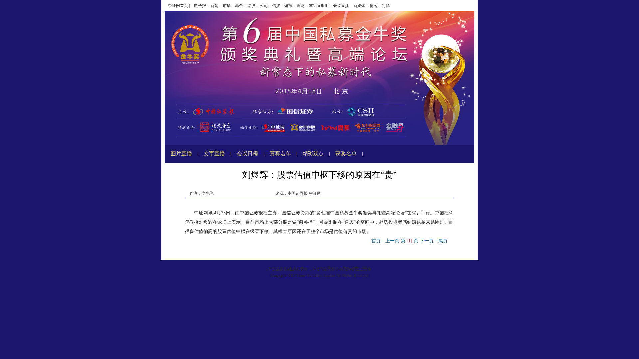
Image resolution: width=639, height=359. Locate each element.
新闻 (214, 5)
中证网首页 (178, 5)
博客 (374, 5)
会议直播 (341, 5)
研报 (288, 5)
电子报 (200, 5)
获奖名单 (346, 153)
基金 (239, 5)
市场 (227, 5)
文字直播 (214, 153)
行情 (386, 5)
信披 (276, 5)
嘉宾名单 (280, 153)
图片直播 (181, 153)
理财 (301, 5)
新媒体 (359, 5)
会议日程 (247, 153)
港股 (251, 5)
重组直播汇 (319, 5)
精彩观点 (313, 153)
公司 (264, 5)
